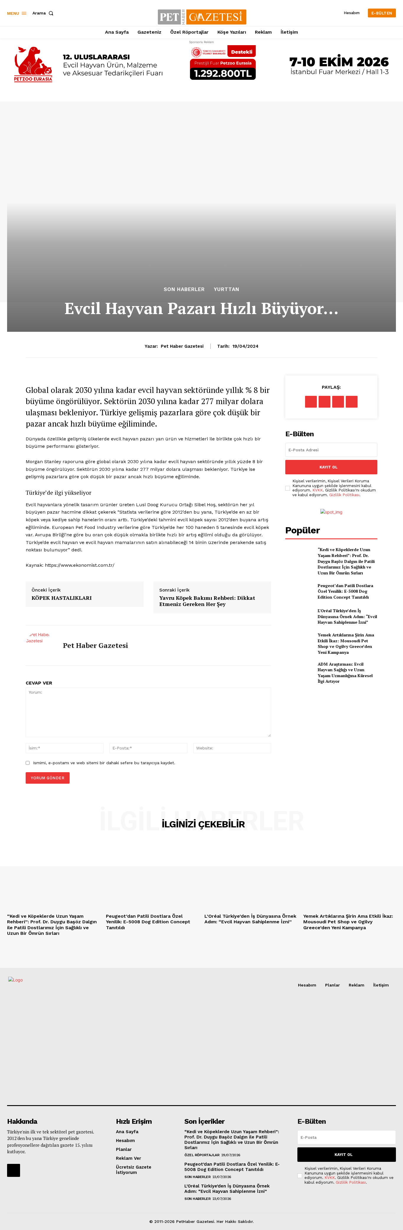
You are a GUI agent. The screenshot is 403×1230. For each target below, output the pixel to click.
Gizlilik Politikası (344, 495)
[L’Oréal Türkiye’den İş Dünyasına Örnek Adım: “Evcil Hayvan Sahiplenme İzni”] (299, 616)
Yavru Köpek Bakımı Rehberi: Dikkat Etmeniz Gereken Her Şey (207, 601)
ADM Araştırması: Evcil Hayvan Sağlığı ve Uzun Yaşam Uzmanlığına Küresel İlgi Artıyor (345, 672)
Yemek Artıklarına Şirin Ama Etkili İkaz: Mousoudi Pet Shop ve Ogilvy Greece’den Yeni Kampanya (346, 643)
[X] (324, 402)
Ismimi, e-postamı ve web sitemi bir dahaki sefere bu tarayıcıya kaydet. (104, 762)
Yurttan (226, 289)
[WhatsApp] (352, 402)
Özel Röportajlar (201, 1155)
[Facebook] (311, 402)
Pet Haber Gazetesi (182, 346)
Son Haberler (184, 289)
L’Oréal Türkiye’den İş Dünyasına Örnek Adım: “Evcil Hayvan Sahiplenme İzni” (347, 616)
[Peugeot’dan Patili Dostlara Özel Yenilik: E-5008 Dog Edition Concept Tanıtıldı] (299, 591)
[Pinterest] (338, 402)
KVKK (317, 490)
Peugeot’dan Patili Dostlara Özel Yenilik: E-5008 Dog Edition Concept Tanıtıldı (345, 591)
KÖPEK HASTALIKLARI (62, 598)
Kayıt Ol (329, 467)
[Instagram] (13, 1170)
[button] (44, 13)
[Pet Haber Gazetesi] (40, 645)
